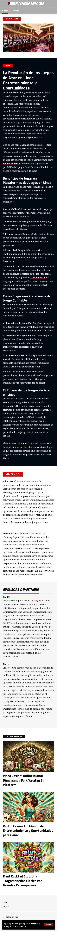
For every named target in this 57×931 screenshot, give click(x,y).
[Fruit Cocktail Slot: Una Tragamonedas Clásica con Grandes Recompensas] (28, 857)
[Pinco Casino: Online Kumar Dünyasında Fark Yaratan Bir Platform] (28, 756)
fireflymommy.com (26, 3)
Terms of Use (19, 926)
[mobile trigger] (5, 4)
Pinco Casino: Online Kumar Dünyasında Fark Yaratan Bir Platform (24, 780)
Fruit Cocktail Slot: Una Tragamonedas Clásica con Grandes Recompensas (22, 880)
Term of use (12, 916)
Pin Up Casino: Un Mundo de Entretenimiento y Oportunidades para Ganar (28, 830)
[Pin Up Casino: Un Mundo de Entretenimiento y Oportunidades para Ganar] (28, 807)
